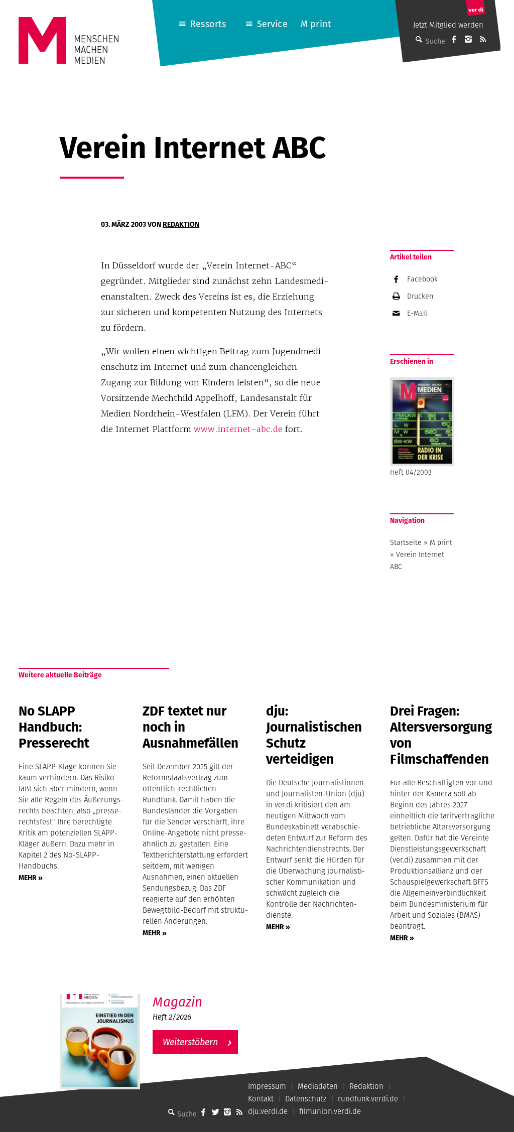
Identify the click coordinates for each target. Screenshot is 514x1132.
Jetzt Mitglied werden (448, 25)
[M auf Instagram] (468, 39)
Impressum (267, 1086)
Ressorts (208, 24)
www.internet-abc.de (238, 429)
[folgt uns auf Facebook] (203, 1112)
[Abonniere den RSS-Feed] (483, 39)
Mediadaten (318, 1086)
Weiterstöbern (190, 1042)
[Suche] (171, 1112)
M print (316, 24)
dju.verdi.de (268, 1111)
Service (272, 24)
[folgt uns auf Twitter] (215, 1112)
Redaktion (181, 224)
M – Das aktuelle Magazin (201, 993)
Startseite (406, 542)
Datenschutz (305, 1098)
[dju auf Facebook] (454, 39)
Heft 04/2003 (411, 472)
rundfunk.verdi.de (368, 1098)
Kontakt (261, 1098)
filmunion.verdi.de (330, 1111)
